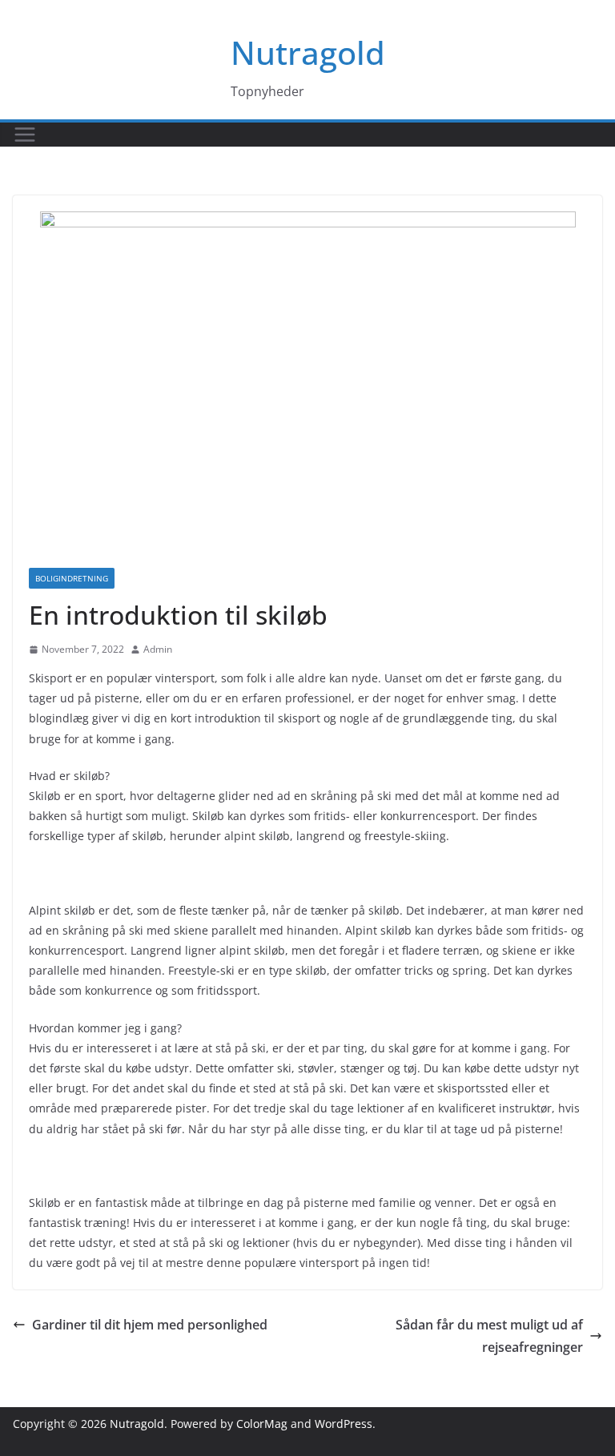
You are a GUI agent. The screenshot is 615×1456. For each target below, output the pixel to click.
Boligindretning (71, 578)
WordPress (343, 1423)
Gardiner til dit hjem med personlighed (149, 1324)
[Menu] (25, 135)
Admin (157, 649)
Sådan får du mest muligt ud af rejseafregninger (489, 1336)
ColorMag (261, 1423)
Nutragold (308, 52)
